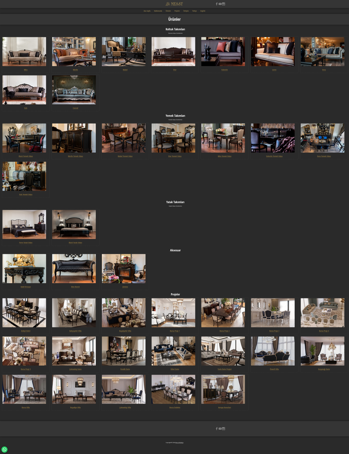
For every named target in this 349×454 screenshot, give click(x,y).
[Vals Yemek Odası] (25, 176)
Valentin (224, 69)
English (202, 11)
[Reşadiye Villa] (75, 389)
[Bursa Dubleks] (175, 389)
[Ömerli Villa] (274, 351)
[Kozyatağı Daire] (324, 351)
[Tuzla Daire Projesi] (224, 351)
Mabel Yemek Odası (125, 156)
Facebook (216, 4)
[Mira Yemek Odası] (224, 138)
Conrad (75, 108)
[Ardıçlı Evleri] (25, 312)
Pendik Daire (125, 369)
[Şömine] (125, 268)
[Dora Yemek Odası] (324, 138)
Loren (274, 69)
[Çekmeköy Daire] (75, 351)
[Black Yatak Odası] (75, 224)
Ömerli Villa (274, 369)
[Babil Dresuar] (25, 268)
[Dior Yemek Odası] (175, 138)
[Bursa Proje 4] (324, 312)
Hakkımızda (158, 11)
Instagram (223, 4)
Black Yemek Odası (26, 156)
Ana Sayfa (147, 11)
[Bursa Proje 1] (175, 312)
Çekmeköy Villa (125, 407)
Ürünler (168, 11)
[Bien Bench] (75, 268)
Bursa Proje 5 (26, 369)
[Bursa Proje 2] (224, 312)
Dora (324, 69)
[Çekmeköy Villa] (125, 389)
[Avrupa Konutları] (224, 389)
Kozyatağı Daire (324, 369)
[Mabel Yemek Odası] (125, 138)
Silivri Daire (175, 369)
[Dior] (175, 51)
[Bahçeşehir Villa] (75, 312)
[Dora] (324, 51)
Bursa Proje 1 (175, 331)
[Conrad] (75, 89)
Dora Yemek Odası (324, 156)
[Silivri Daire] (175, 351)
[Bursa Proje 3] (274, 312)
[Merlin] (75, 51)
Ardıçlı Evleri (25, 331)
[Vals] (25, 89)
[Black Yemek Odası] (25, 138)
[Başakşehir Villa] (125, 312)
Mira (25, 69)
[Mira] (25, 51)
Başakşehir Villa (125, 331)
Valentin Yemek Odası (274, 156)
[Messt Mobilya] (174, 4)
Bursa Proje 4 (324, 331)
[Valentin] (224, 51)
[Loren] (274, 51)
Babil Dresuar (26, 287)
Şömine (125, 287)
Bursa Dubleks (175, 407)
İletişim (186, 11)
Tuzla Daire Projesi (224, 369)
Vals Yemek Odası (25, 194)
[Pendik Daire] (125, 351)
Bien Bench (75, 287)
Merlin (75, 69)
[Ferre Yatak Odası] (25, 224)
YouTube (220, 4)
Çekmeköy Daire (75, 369)
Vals (25, 108)
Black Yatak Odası (75, 242)
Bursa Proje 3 (274, 331)
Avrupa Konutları (224, 407)
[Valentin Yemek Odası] (274, 138)
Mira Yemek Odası (224, 156)
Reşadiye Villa (75, 407)
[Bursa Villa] (25, 389)
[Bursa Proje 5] (25, 351)
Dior (174, 69)
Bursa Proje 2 (225, 331)
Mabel (125, 69)
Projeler (177, 11)
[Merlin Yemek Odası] (75, 138)
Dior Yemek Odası (174, 156)
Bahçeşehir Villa (75, 331)
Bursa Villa (26, 407)
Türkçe (194, 11)
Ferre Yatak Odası (25, 242)
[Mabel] (125, 51)
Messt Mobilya (179, 442)
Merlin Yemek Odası (75, 156)
